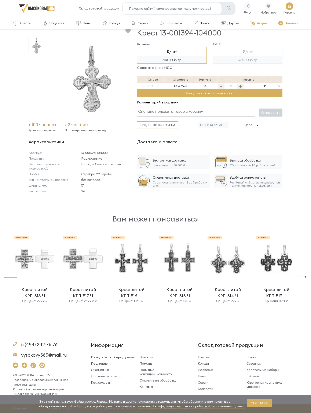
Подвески (57, 23)
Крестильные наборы (262, 370)
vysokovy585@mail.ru (44, 355)
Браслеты (174, 23)
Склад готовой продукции (99, 8)
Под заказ (99, 363)
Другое (233, 23)
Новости (146, 357)
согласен (259, 403)
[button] (10, 277)
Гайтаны (252, 376)
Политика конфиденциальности (156, 372)
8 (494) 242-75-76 (39, 344)
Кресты (25, 23)
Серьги (143, 23)
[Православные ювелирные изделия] (37, 11)
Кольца (114, 23)
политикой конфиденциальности (163, 406)
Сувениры (253, 363)
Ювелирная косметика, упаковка (264, 384)
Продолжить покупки (157, 125)
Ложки (204, 23)
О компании (100, 370)
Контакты (147, 387)
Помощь (146, 363)
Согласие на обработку (158, 380)
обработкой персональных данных (218, 406)
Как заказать (101, 382)
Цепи (87, 23)
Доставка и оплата (106, 376)
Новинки (291, 23)
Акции (262, 23)
